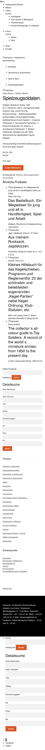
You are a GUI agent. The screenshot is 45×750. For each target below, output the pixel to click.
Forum (8, 31)
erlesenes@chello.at (28, 617)
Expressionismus (9, 563)
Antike (5, 482)
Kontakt (9, 49)
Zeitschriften (7, 541)
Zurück (8, 13)
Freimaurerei (7, 494)
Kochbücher (7, 502)
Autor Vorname (8, 396)
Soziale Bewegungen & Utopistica (25, 25)
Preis (4, 433)
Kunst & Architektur (10, 525)
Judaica (5, 566)
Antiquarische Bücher (14, 4)
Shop (8, 46)
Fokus (8, 10)
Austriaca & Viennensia (11, 466)
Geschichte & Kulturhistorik (19, 72)
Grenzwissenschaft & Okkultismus (15, 498)
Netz (13, 40)
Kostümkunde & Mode (11, 506)
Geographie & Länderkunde (13, 474)
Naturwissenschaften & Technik (14, 533)
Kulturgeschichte (9, 510)
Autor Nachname (9, 389)
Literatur (6, 529)
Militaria (19, 174)
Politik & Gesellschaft (10, 537)
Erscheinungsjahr (9, 418)
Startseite (12, 66)
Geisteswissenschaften (11, 470)
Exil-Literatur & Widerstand (22, 19)
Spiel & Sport (13, 78)
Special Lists (7, 588)
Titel (4, 404)
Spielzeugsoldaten (31, 174)
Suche (16, 377)
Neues (13, 37)
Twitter (14, 620)
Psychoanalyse (17, 22)
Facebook (7, 620)
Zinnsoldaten (8, 177)
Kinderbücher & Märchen (12, 521)
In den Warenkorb (13, 167)
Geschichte (7, 486)
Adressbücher (8, 490)
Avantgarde (16, 16)
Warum (8, 7)
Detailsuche (7, 377)
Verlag (5, 411)
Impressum (25, 608)
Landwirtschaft (8, 513)
